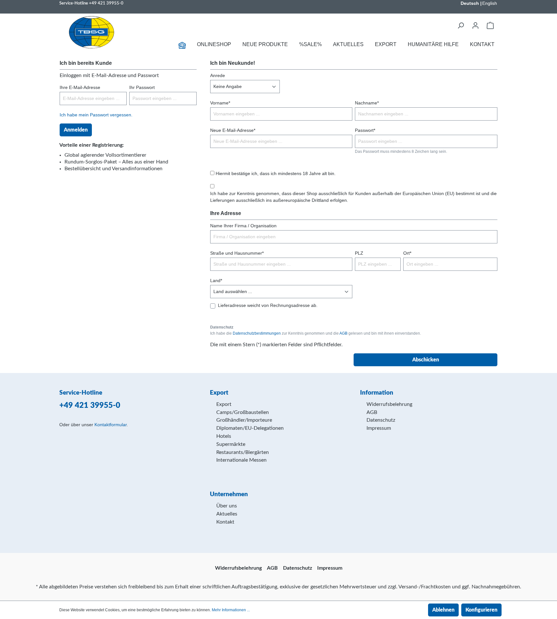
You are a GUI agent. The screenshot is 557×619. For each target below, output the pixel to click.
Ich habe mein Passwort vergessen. (96, 114)
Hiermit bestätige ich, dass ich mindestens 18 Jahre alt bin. (276, 173)
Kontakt (225, 522)
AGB (343, 333)
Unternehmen (229, 494)
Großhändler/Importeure (244, 420)
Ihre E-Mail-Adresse (80, 87)
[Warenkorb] (490, 25)
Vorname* (220, 102)
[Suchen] (460, 25)
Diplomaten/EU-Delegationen (250, 428)
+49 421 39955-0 (106, 3)
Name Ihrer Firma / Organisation (243, 225)
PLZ (359, 253)
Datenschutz (380, 420)
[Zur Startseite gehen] (91, 32)
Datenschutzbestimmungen (257, 333)
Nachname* (367, 102)
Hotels (223, 436)
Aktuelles (226, 513)
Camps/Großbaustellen (242, 412)
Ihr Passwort (142, 87)
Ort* (407, 253)
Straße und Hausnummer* (237, 253)
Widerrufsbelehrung (389, 404)
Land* (216, 280)
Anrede (217, 75)
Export (223, 404)
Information (376, 393)
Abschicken (425, 359)
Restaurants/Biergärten (242, 452)
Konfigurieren (481, 610)
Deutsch (470, 3)
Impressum (378, 428)
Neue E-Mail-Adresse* (232, 130)
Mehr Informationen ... (231, 610)
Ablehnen (443, 610)
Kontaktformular (110, 424)
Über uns (226, 505)
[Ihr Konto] (475, 25)
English (489, 3)
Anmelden (76, 130)
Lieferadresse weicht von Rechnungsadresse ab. (268, 305)
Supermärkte (230, 444)
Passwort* (365, 130)
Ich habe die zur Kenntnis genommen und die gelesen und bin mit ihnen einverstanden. (315, 333)
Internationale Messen (241, 460)
